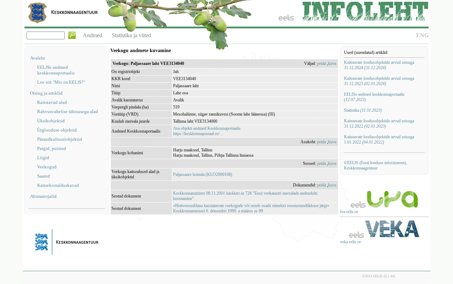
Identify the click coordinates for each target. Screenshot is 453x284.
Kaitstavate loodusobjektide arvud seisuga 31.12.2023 (379, 81)
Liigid (43, 157)
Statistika (363, 110)
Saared (43, 176)
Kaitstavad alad (52, 102)
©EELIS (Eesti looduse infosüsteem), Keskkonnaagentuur (375, 165)
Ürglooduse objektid (57, 130)
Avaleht (37, 58)
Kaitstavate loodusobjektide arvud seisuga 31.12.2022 (379, 123)
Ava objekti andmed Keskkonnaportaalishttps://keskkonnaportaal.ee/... (207, 131)
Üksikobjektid (51, 120)
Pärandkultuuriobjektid (59, 139)
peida (321, 63)
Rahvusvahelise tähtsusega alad (67, 111)
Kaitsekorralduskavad (58, 185)
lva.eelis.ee (349, 211)
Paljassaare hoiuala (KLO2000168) (202, 174)
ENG (422, 35)
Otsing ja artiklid (46, 93)
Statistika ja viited (131, 35)
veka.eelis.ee (350, 241)
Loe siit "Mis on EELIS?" (61, 82)
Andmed (92, 35)
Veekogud (47, 166)
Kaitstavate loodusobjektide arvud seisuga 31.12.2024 (379, 65)
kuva (332, 63)
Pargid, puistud (51, 148)
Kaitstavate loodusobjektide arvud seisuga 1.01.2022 (379, 139)
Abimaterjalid (43, 196)
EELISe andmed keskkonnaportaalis (56, 70)
